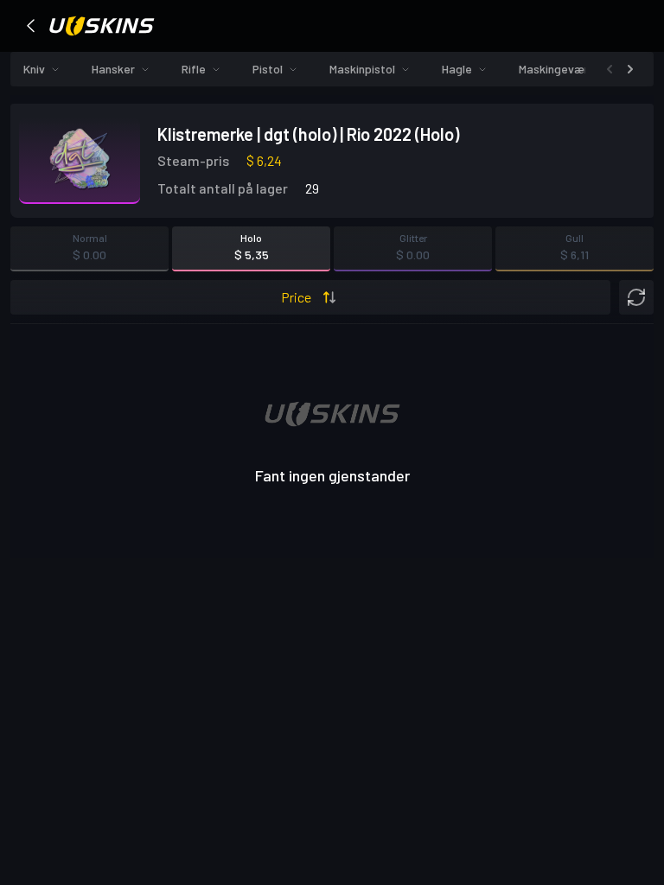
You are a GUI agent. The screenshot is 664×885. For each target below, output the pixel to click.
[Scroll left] (609, 69)
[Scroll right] (630, 69)
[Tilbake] (31, 26)
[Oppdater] (636, 297)
